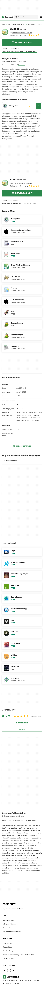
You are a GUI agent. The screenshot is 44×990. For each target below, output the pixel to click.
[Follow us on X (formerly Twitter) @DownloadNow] (9, 970)
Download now (23, 42)
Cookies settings (8, 959)
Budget (18, 28)
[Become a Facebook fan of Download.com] (4, 970)
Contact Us (6, 928)
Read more (21, 65)
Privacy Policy (7, 943)
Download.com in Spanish (12, 932)
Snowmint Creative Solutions (14, 816)
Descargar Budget (9, 460)
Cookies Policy (8, 951)
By (21, 33)
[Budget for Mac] (5, 32)
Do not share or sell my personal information (18, 955)
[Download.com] (7, 17)
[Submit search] (16, 17)
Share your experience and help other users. (19, 52)
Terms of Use (7, 947)
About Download (8, 920)
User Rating (24, 35)
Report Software (23, 446)
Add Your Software (9, 924)
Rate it (22, 729)
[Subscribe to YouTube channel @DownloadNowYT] (13, 970)
